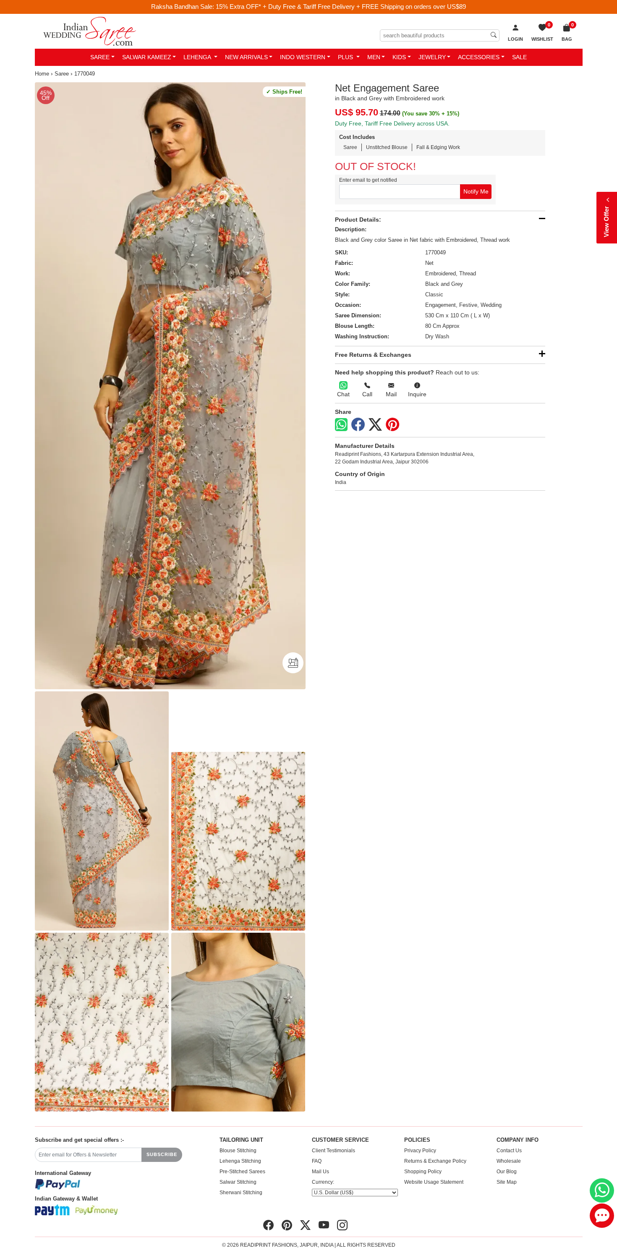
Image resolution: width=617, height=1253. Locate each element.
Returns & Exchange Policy (435, 1161)
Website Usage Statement (433, 1182)
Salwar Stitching (238, 1182)
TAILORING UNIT (241, 1140)
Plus (346, 57)
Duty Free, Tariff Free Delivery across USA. (392, 123)
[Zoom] (170, 386)
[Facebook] (358, 424)
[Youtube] (324, 1225)
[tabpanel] (170, 386)
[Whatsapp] (341, 424)
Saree (100, 57)
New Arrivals (246, 57)
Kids (399, 57)
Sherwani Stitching (241, 1192)
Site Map (507, 1182)
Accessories (478, 57)
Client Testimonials (333, 1151)
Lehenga (197, 57)
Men (373, 57)
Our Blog (507, 1172)
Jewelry (432, 57)
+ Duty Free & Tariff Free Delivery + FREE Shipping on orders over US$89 (364, 6)
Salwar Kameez (146, 57)
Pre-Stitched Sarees (242, 1172)
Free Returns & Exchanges (373, 354)
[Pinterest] (392, 424)
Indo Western (302, 57)
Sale (519, 57)
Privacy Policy (420, 1151)
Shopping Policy (423, 1172)
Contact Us (509, 1151)
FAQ (317, 1161)
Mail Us (320, 1172)
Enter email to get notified (368, 180)
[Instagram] (342, 1225)
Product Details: (358, 219)
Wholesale (509, 1161)
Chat (343, 394)
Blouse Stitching (238, 1151)
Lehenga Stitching (240, 1161)
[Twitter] (375, 424)
